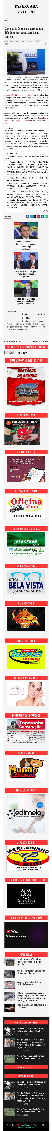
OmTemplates (27, 1125)
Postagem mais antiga (39, 341)
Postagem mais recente (13, 341)
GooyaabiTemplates (26, 1127)
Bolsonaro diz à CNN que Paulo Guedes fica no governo (26, 274)
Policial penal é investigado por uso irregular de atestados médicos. (30, 1057)
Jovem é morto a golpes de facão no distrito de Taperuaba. (30, 983)
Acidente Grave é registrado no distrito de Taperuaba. (31, 1006)
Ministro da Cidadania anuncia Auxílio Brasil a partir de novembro (26, 301)
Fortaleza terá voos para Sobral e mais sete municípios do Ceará (31, 972)
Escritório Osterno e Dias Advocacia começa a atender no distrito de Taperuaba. (30, 961)
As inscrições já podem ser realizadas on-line (22, 95)
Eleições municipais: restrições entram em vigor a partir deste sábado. (31, 1029)
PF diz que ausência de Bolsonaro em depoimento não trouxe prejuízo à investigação (26, 245)
